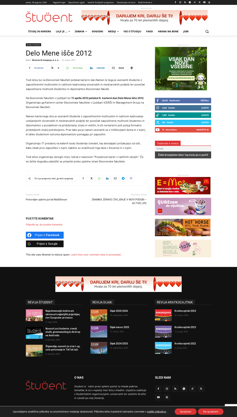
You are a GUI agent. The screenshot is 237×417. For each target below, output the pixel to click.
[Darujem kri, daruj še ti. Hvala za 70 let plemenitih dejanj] (146, 18)
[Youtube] (204, 3)
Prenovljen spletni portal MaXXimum (46, 199)
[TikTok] (195, 3)
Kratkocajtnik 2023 (185, 327)
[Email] (115, 178)
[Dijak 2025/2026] (98, 315)
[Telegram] (123, 178)
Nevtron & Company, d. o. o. (45, 60)
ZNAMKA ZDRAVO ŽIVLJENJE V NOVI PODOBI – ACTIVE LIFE (119, 201)
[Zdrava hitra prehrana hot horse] (182, 238)
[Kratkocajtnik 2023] (163, 331)
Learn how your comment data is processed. (96, 254)
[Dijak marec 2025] (98, 331)
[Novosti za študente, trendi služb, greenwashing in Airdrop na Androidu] (34, 333)
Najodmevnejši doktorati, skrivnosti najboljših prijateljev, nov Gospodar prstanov (62, 314)
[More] (131, 67)
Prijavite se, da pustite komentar (44, 224)
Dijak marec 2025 (119, 327)
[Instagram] (180, 3)
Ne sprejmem (210, 411)
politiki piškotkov (156, 411)
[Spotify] (190, 3)
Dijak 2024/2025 (119, 343)
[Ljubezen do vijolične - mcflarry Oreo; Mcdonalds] (183, 217)
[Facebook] (175, 3)
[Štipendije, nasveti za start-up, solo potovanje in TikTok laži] (34, 351)
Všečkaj (205, 100)
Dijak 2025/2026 (119, 310)
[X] (200, 3)
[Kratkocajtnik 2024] (163, 315)
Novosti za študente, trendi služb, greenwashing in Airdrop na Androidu (62, 332)
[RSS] (185, 3)
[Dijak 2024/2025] (98, 348)
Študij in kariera (33, 44)
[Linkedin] (107, 178)
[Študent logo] (53, 17)
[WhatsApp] (99, 178)
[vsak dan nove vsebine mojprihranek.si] (181, 89)
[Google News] (209, 3)
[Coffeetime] (183, 259)
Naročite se (202, 129)
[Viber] (131, 178)
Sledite (205, 107)
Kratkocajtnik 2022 (185, 343)
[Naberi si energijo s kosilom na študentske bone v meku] (182, 196)
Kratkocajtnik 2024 (185, 310)
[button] (207, 31)
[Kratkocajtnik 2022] (163, 348)
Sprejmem (185, 411)
